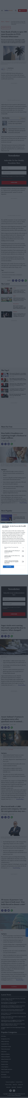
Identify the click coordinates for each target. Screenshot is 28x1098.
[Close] (25, 526)
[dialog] (14, 549)
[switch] (22, 551)
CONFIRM (8, 566)
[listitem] (14, 548)
